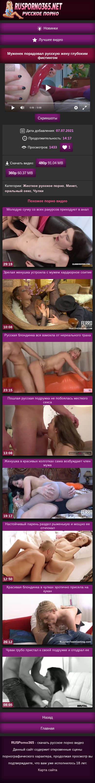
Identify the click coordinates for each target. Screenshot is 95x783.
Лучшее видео (50, 40)
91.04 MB (51, 163)
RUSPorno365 (22, 742)
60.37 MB (21, 173)
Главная (47, 728)
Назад (47, 717)
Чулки (38, 191)
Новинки (50, 28)
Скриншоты (47, 118)
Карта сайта (47, 770)
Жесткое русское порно (43, 186)
